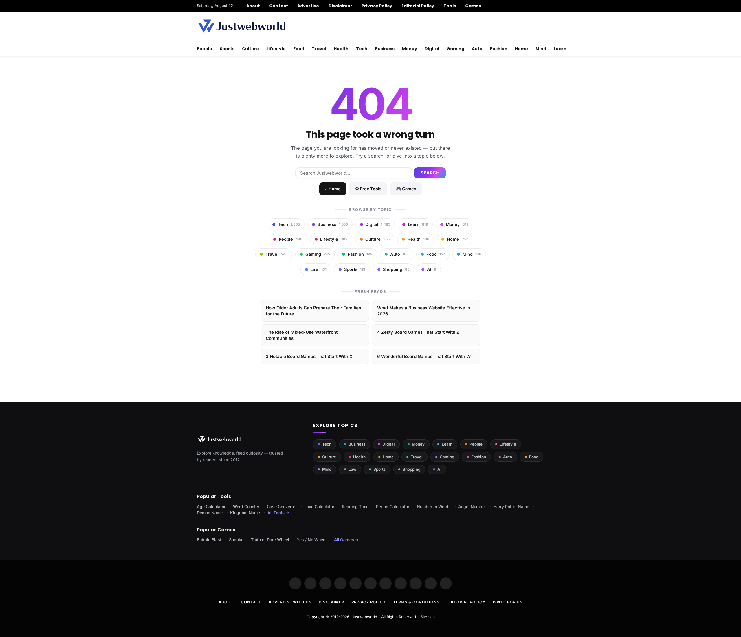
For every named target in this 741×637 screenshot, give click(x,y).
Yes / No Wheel (312, 539)
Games (473, 6)
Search (430, 173)
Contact (278, 6)
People (204, 49)
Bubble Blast (209, 539)
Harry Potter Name (511, 506)
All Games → (346, 539)
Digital (432, 49)
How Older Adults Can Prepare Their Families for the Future (313, 311)
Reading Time (355, 506)
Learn (560, 49)
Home (521, 49)
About (253, 6)
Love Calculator (319, 506)
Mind (540, 49)
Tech (361, 49)
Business (385, 49)
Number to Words (434, 506)
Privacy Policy (377, 6)
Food (298, 49)
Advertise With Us (290, 602)
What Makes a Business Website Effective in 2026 (423, 311)
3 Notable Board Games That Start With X (309, 356)
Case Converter (282, 506)
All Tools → (278, 512)
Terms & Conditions (416, 602)
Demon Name (210, 512)
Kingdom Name (245, 512)
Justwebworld (364, 616)
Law (352, 469)
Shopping (411, 469)
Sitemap (428, 616)
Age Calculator (211, 506)
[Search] (542, 6)
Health (341, 49)
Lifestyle (276, 49)
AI (439, 469)
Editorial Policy (417, 6)
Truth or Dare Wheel (270, 539)
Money (409, 49)
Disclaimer (341, 6)
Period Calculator (392, 506)
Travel (319, 49)
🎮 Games (406, 188)
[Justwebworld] (242, 26)
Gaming (455, 49)
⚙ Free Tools (368, 188)
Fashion (498, 49)
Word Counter (246, 506)
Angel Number (472, 506)
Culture (250, 49)
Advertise (308, 6)
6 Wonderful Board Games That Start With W (424, 356)
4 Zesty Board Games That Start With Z (418, 332)
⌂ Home (333, 188)
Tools (449, 6)
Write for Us (507, 602)
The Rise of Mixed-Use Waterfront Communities (302, 335)
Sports (227, 49)
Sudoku (236, 539)
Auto (477, 49)
